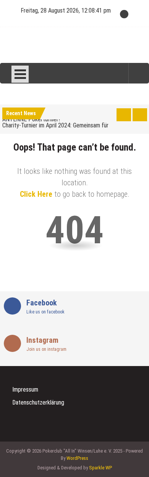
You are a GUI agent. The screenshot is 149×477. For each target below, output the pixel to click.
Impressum (25, 389)
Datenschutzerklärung (38, 402)
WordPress (77, 458)
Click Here (36, 194)
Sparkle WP (100, 468)
